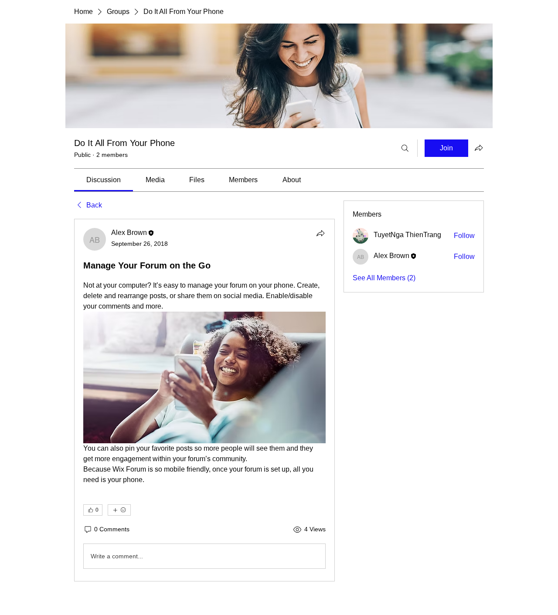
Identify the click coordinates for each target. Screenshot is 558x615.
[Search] (405, 148)
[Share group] (478, 148)
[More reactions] (119, 510)
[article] (204, 400)
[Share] (320, 233)
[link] (103, 179)
